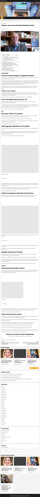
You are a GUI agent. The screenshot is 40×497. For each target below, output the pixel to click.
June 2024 (3, 421)
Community (6, 56)
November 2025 (3, 394)
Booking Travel (3, 433)
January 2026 (3, 391)
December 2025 (3, 392)
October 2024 (3, 415)
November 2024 (3, 413)
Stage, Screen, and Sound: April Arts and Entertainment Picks (20, 361)
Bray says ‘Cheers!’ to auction (8, 62)
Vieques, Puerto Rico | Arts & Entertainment (8, 380)
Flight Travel (3, 438)
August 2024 (3, 418)
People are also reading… (8, 58)
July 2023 (2, 424)
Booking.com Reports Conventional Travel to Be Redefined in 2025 (10, 342)
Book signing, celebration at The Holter (9, 63)
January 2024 (3, 423)
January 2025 (3, 410)
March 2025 (3, 407)
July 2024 (2, 419)
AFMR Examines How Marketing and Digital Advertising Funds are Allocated (31, 342)
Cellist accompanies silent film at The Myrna (10, 64)
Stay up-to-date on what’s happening (9, 70)
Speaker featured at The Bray (7, 65)
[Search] (38, 18)
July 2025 (2, 400)
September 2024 (3, 416)
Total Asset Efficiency (5, 447)
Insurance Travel (3, 440)
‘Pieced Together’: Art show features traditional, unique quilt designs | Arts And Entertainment (6, 487)
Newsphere (23, 495)
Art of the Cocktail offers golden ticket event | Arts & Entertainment (6, 361)
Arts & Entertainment (4, 23)
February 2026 (3, 389)
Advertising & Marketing (5, 430)
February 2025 (3, 408)
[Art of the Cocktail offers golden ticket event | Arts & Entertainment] (7, 353)
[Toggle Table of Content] (17, 55)
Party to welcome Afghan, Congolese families (10, 57)
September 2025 (3, 397)
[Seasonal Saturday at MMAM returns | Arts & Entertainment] (33, 353)
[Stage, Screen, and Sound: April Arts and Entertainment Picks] (20, 353)
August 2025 (3, 399)
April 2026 (2, 386)
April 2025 (2, 405)
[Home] (1, 18)
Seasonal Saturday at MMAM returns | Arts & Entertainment (32, 361)
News (2, 441)
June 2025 (3, 402)
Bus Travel (3, 435)
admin (8, 364)
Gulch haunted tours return (7, 69)
